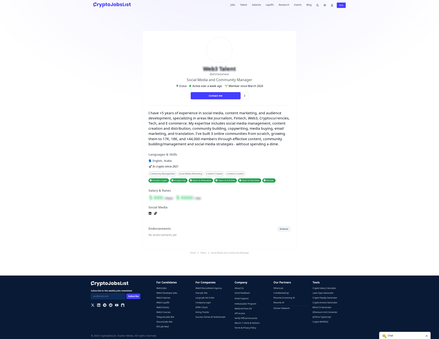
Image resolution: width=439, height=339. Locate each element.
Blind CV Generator (322, 307)
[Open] (426, 335)
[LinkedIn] (98, 305)
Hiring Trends (202, 312)
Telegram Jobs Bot (165, 316)
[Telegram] (104, 305)
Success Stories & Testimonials (210, 316)
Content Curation (235, 173)
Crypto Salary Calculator (324, 288)
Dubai (183, 86)
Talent (243, 4)
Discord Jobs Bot (164, 321)
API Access (240, 313)
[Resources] (324, 5)
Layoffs (270, 4)
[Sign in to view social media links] (219, 213)
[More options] (244, 95)
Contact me (215, 95)
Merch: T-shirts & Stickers (247, 323)
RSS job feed (162, 326)
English (157, 161)
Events (298, 4)
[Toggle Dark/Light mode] (317, 5)
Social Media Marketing (190, 173)
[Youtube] (116, 305)
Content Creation (214, 173)
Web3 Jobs (161, 288)
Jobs (232, 4)
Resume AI (279, 302)
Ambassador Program (245, 303)
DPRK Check (201, 307)
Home (193, 252)
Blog (309, 4)
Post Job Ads (201, 292)
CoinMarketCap (281, 292)
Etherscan (278, 288)
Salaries (256, 4)
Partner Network (282, 308)
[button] (405, 335)
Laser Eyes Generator (323, 292)
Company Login (203, 302)
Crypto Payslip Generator (325, 297)
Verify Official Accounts (246, 318)
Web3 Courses (163, 312)
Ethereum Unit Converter (325, 312)
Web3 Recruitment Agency (208, 288)
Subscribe (133, 296)
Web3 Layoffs (162, 302)
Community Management (162, 173)
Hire (341, 5)
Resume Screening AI (284, 297)
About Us (239, 288)
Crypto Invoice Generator (325, 302)
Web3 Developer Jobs (166, 292)
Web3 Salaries (163, 297)
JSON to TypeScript (322, 316)
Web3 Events (162, 307)
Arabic (168, 161)
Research (284, 4)
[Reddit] (110, 305)
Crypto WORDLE (320, 321)
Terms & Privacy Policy (245, 327)
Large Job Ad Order (205, 297)
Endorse (284, 228)
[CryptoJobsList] (112, 5)
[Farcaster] (122, 305)
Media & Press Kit (243, 308)
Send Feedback (242, 292)
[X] (92, 305)
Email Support (241, 298)
